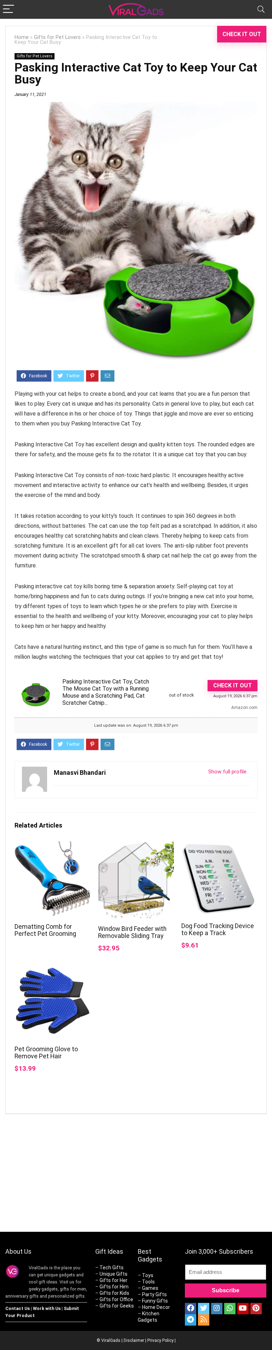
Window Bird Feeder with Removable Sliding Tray (132, 932)
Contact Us (17, 1308)
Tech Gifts (112, 1267)
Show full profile (227, 771)
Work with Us (47, 1308)
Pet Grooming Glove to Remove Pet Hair (46, 1053)
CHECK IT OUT (241, 34)
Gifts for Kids (114, 1293)
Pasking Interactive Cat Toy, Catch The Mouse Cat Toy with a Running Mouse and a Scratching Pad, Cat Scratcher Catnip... (105, 692)
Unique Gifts (114, 1274)
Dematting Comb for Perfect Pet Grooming (45, 930)
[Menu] (8, 9)
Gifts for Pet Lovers (57, 37)
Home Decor (156, 1307)
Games (150, 1288)
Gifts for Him (114, 1286)
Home (22, 37)
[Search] (261, 9)
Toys (147, 1275)
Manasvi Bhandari (80, 772)
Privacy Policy (160, 1340)
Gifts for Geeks (117, 1306)
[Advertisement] (202, 1173)
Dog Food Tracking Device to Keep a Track (217, 929)
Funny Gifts (155, 1301)
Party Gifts (154, 1294)
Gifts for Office (116, 1299)
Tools (148, 1282)
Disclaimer (134, 1340)
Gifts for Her (114, 1280)
